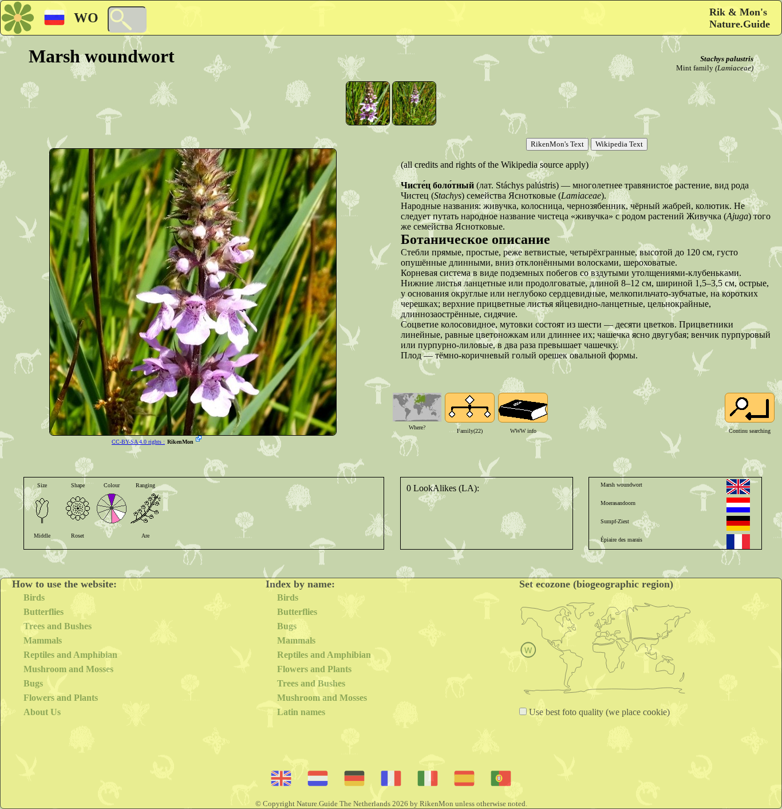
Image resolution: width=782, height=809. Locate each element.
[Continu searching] (750, 408)
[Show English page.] (738, 486)
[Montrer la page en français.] (738, 541)
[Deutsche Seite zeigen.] (738, 523)
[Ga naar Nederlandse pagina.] (738, 505)
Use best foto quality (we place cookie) (598, 712)
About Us (42, 712)
